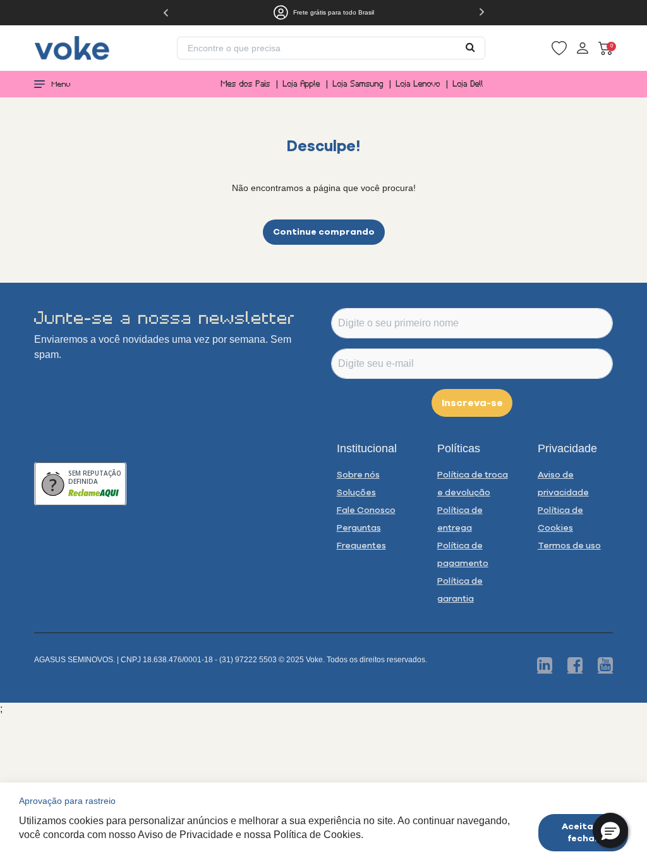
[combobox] (331, 48)
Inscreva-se (472, 402)
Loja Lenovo (418, 84)
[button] (559, 48)
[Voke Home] (72, 47)
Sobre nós (358, 474)
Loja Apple (301, 84)
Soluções (356, 492)
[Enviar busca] (470, 47)
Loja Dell (468, 84)
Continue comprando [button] (324, 231)
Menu (61, 84)
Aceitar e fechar (583, 832)
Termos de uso (569, 545)
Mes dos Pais (245, 84)
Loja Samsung (358, 84)
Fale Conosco (366, 510)
